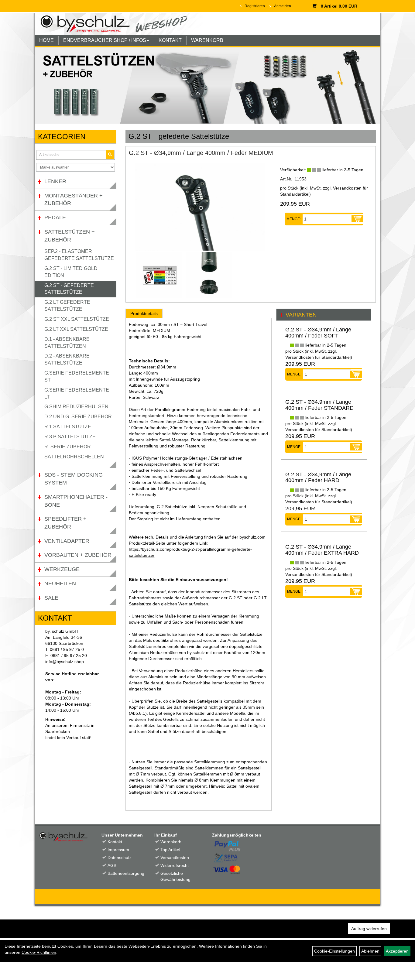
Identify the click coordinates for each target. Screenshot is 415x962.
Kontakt (115, 841)
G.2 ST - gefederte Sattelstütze (69, 289)
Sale (51, 598)
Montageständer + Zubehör (73, 200)
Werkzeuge (62, 569)
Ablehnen (370, 951)
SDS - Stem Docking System (73, 479)
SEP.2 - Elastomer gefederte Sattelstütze (79, 255)
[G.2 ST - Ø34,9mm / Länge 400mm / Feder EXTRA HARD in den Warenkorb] (356, 591)
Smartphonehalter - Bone (76, 501)
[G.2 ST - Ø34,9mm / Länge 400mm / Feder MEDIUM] (200, 207)
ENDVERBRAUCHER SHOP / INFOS (104, 40)
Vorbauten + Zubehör (77, 555)
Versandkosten (174, 857)
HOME (46, 40)
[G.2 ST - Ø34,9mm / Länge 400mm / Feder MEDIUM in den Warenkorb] (357, 219)
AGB (112, 865)
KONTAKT (170, 40)
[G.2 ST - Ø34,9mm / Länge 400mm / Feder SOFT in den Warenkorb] (356, 374)
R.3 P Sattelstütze (70, 436)
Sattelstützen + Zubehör (69, 236)
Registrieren (255, 6)
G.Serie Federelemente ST (76, 376)
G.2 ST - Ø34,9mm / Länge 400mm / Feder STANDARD (319, 405)
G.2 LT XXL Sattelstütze (76, 329)
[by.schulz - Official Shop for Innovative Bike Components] (119, 23)
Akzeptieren (397, 951)
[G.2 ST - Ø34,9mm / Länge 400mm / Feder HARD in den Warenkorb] (356, 519)
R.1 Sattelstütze (67, 426)
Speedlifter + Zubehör (65, 523)
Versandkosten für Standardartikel (318, 357)
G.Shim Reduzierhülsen (76, 406)
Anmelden (282, 6)
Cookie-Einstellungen (334, 951)
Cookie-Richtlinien (39, 952)
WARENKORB (207, 40)
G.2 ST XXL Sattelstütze (76, 319)
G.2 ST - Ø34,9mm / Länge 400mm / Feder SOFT (318, 333)
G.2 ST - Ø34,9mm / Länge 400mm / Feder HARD (318, 477)
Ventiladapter (66, 541)
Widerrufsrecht (174, 865)
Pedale (55, 217)
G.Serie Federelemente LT (76, 393)
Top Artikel (170, 849)
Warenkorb (170, 841)
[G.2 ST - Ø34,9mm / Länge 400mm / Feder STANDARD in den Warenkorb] (356, 446)
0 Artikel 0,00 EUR (339, 6)
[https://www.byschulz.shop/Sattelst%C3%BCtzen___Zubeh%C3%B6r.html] (207, 85)
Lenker (55, 181)
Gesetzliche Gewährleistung (175, 876)
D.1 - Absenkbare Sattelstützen (67, 343)
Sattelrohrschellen (74, 456)
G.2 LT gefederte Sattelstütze (67, 306)
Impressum (118, 849)
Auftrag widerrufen (369, 928)
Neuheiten (60, 583)
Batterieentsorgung (124, 873)
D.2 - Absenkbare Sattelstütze (67, 359)
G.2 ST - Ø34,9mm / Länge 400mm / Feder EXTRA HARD (322, 550)
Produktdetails (144, 313)
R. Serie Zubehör (67, 446)
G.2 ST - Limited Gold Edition (71, 272)
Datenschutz (120, 857)
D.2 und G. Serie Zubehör (78, 416)
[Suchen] (110, 154)
